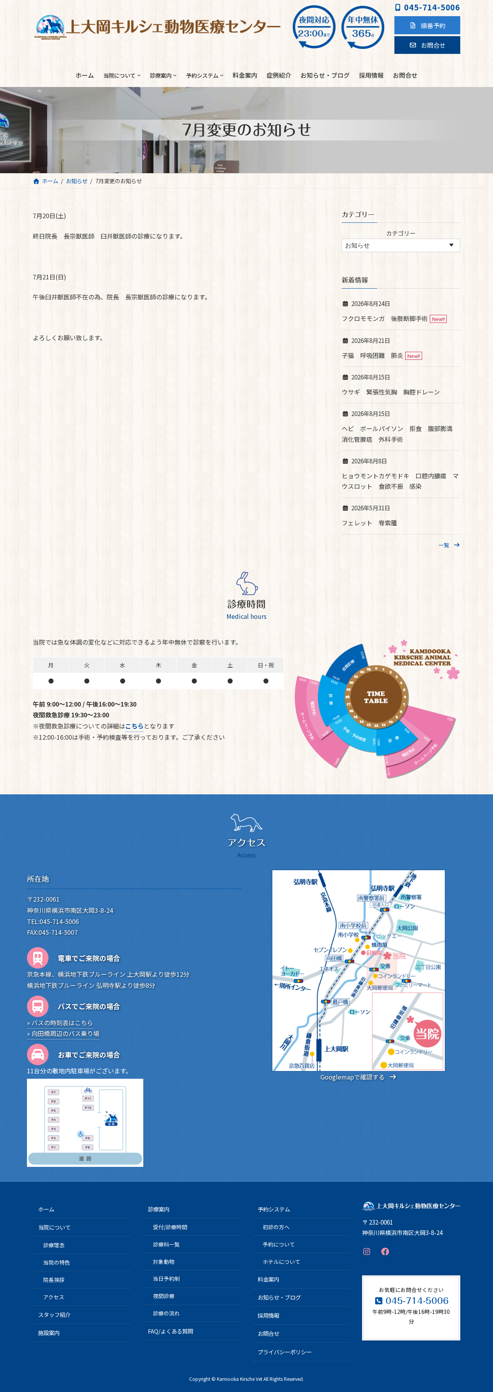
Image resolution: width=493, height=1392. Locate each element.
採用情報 (268, 1315)
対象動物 (163, 1261)
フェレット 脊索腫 (369, 523)
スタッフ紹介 (54, 1314)
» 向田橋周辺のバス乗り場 (63, 1033)
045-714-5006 (432, 7)
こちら (134, 725)
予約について (279, 1244)
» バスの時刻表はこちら (60, 1022)
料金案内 (268, 1279)
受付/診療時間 (170, 1227)
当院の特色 (56, 1262)
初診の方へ (276, 1227)
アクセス (53, 1296)
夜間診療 (163, 1296)
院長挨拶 (54, 1279)
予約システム (274, 1209)
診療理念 (54, 1245)
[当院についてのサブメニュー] (139, 75)
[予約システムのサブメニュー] (222, 75)
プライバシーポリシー (285, 1351)
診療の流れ (166, 1313)
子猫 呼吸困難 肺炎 (372, 355)
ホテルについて (281, 1261)
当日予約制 (166, 1278)
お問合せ (268, 1333)
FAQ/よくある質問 (170, 1331)
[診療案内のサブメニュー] (175, 75)
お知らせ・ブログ (279, 1297)
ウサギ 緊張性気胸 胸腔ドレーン (391, 391)
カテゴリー (401, 233)
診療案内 (158, 1209)
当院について (54, 1227)
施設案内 (49, 1332)
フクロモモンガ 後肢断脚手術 (385, 318)
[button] (427, 25)
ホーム (46, 1209)
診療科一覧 (166, 1244)
